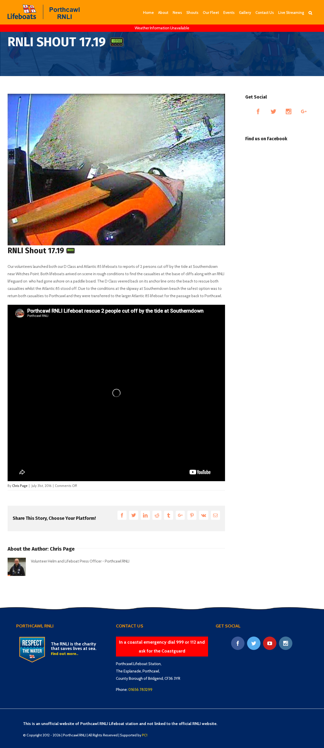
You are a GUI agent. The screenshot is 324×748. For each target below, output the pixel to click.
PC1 (144, 735)
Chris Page (20, 486)
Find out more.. (64, 653)
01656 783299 (140, 689)
